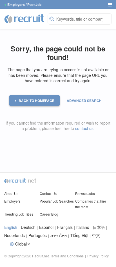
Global (21, 244)
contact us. (85, 128)
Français (65, 227)
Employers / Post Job (24, 4)
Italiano (82, 227)
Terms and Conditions (67, 255)
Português (37, 235)
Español (46, 227)
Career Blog (49, 214)
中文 (96, 235)
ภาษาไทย (58, 235)
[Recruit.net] (24, 18)
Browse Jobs (85, 193)
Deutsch (28, 227)
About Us (11, 193)
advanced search (84, 100)
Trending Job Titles (18, 214)
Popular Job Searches (57, 201)
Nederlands (14, 235)
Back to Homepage (36, 100)
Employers (12, 201)
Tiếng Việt (79, 235)
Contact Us (48, 193)
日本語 (99, 227)
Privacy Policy (98, 255)
